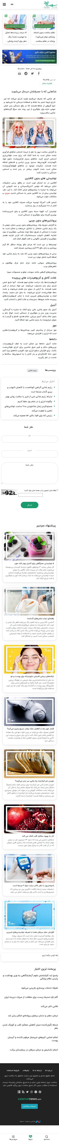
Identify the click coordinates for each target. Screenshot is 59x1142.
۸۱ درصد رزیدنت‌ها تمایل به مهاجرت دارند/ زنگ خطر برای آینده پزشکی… (16, 37)
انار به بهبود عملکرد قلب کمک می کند (38, 836)
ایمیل (29, 450)
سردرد (7, 193)
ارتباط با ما (37, 1070)
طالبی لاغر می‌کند (49, 1006)
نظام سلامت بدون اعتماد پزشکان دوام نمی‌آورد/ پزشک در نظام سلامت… (44, 37)
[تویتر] (27, 1092)
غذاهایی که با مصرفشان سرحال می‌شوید (33, 91)
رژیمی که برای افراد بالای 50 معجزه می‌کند (32, 415)
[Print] (19, 73)
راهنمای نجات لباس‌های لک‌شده (40, 618)
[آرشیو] (19, 1092)
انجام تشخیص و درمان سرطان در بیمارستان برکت (34, 1049)
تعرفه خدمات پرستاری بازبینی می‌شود (39, 988)
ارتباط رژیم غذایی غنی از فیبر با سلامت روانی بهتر (28, 396)
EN (12, 4)
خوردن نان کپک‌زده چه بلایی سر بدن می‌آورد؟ (34, 781)
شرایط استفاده (13, 1070)
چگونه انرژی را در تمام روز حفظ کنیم (35, 401)
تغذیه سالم (47, 83)
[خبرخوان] (23, 1092)
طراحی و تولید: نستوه (27, 1121)
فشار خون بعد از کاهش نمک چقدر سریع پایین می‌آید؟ (30, 728)
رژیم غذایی (32, 370)
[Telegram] (26, 73)
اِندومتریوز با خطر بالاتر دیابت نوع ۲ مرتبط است (33, 885)
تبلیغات (26, 1070)
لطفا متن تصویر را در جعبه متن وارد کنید (41, 490)
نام (29, 435)
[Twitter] (32, 73)
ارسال (29, 505)
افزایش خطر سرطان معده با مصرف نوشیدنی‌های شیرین (30, 932)
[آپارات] (40, 1092)
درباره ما (48, 1070)
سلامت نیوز (44, 5)
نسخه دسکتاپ (29, 1106)
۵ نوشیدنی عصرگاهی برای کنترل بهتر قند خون (34, 563)
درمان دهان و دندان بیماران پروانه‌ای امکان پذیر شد (33, 1015)
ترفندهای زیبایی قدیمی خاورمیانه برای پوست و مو (32, 676)
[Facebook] (39, 73)
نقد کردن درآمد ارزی (50, 955)
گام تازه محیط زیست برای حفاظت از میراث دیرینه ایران (31, 997)
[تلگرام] (36, 1092)
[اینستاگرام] (31, 1092)
